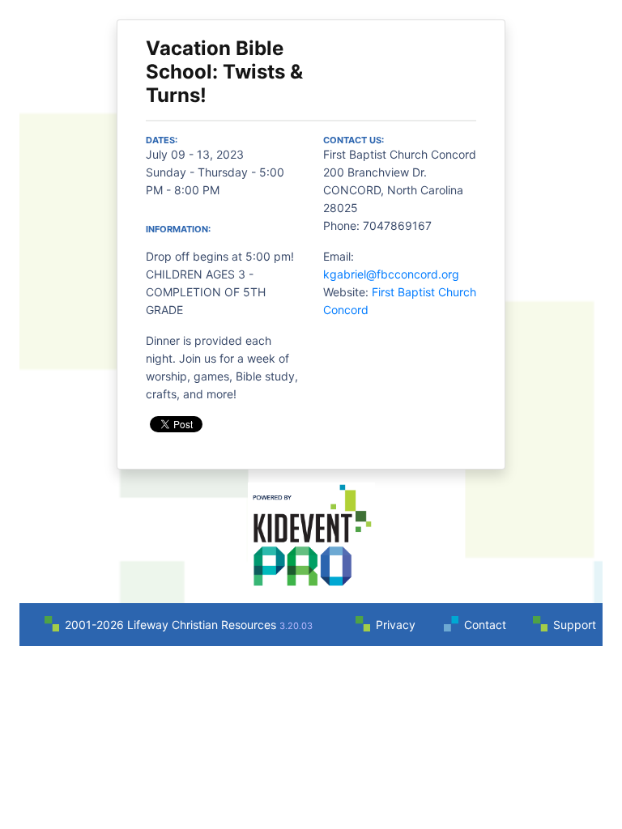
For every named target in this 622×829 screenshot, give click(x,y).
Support (574, 624)
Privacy (395, 624)
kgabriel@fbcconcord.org (391, 274)
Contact (485, 624)
